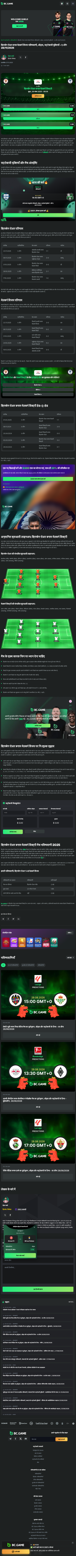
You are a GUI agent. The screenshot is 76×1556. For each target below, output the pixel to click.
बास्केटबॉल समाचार (38, 1512)
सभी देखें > (71, 1302)
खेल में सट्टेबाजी (5, 40)
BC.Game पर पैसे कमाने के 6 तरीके (38, 1532)
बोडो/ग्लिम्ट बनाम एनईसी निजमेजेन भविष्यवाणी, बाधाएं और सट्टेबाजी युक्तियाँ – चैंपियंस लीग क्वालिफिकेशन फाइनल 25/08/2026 (35, 1400)
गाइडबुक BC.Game (38, 1450)
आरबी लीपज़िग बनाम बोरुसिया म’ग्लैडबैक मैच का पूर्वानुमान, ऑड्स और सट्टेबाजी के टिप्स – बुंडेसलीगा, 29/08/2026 (32, 1326)
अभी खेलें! (17, 1551)
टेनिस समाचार (38, 1509)
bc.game (4, 903)
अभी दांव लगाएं (38, 96)
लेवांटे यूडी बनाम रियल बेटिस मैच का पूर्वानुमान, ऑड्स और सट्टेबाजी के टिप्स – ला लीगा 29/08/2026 (28, 1318)
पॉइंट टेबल (38, 1488)
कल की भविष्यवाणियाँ (13, 965)
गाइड (21, 719)
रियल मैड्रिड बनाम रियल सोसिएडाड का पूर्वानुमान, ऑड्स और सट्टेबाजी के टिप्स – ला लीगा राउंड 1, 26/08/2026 (31, 1375)
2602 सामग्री (22, 1209)
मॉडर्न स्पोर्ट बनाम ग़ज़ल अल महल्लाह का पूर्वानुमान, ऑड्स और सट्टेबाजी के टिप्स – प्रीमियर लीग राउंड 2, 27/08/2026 (33, 1351)
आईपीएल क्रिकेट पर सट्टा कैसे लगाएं (38, 1538)
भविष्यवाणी (45, 152)
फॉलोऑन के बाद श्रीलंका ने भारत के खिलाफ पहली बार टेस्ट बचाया (19, 1309)
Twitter (20, 57)
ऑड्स (24, 849)
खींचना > (38, 389)
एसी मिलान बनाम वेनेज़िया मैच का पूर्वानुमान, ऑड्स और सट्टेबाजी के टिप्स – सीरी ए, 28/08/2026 (27, 1342)
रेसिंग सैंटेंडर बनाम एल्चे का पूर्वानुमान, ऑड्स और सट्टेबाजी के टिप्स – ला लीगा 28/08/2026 (26, 1334)
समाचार (14, 1307)
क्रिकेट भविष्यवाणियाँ (38, 1476)
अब (38, 215)
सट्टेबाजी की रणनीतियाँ (38, 1459)
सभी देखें (69, 958)
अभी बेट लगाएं (38, 725)
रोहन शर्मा (11, 56)
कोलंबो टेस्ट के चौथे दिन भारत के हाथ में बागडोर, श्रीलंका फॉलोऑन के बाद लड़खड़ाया (24, 1367)
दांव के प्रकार (38, 1453)
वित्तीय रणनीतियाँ (38, 1456)
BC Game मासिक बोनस (38, 1526)
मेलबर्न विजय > (38, 394)
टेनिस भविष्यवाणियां (38, 1479)
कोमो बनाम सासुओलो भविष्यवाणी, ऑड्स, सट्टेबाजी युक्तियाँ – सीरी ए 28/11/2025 (38, 204)
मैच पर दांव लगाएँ (20, 1255)
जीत (42, 858)
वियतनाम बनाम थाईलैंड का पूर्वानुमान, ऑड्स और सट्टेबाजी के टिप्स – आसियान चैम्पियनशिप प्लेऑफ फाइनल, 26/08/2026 (33, 1384)
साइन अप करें (19, 26)
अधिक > (70, 933)
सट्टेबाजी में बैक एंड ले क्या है (38, 1535)
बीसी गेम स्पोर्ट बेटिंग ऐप (38, 1523)
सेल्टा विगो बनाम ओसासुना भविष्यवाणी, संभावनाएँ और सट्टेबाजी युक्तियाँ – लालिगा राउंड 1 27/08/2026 (29, 1359)
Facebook (26, 57)
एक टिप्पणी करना (38, 1289)
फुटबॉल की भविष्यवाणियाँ (28, 965)
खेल (6, 939)
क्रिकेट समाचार (38, 1503)
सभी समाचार (38, 1500)
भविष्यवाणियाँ (13, 40)
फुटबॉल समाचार (38, 1506)
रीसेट (34, 831)
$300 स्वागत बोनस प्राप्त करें (38, 479)
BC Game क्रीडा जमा (38, 1529)
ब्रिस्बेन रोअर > (38, 385)
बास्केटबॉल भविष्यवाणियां (38, 1486)
